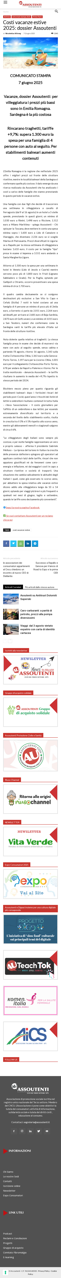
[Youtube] (47, 1131)
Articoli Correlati (13, 587)
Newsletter (9, 1190)
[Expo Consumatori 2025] (30, 898)
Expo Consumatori (13, 1195)
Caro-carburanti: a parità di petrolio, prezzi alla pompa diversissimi (36, 614)
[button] (56, 13)
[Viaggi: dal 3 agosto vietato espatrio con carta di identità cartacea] (11, 629)
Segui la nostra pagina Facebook (23, 507)
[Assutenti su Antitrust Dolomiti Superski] (11, 599)
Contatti (7, 1181)
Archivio (7, 17)
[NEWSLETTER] (30, 855)
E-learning (8, 1257)
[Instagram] (22, 1131)
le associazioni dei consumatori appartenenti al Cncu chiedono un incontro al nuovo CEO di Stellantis (16, 569)
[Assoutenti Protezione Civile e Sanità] (30, 770)
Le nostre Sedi (11, 1176)
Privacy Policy (44, 1271)
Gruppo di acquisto (13, 1247)
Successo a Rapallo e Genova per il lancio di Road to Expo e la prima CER (45, 567)
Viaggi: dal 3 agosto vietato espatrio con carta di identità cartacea (37, 629)
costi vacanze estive (21, 530)
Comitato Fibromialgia (14, 1252)
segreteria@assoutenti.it (37, 1122)
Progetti (7, 1243)
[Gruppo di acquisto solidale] (30, 726)
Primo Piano (37, 17)
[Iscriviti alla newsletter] (30, 683)
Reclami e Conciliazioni (15, 1238)
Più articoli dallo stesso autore (39, 587)
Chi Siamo (8, 1171)
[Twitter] (39, 1131)
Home (6, 11)
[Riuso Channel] (30, 813)
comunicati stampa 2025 (21, 17)
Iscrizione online (11, 1185)
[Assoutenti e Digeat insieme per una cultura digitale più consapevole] (30, 943)
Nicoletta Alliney (13, 33)
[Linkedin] (30, 1131)
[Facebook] (14, 1131)
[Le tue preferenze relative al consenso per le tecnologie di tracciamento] (5, 1272)
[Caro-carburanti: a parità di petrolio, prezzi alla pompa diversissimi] (11, 614)
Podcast (7, 1233)
